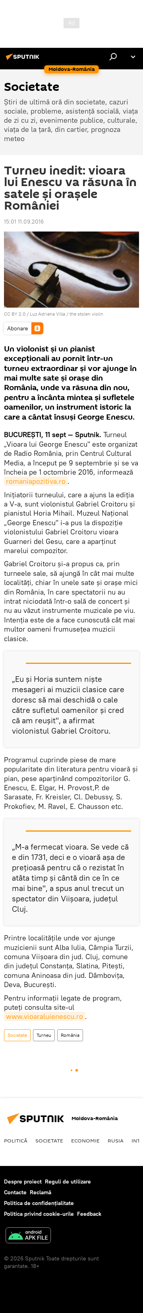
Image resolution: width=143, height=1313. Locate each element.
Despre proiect (23, 1181)
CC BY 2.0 (14, 314)
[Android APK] (28, 1236)
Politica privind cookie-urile (39, 1213)
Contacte (15, 1192)
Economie (85, 1140)
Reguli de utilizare (68, 1181)
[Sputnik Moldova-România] (24, 59)
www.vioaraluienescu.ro (44, 1016)
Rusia (116, 1140)
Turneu (44, 1035)
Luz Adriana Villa (47, 314)
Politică (15, 1140)
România (70, 1035)
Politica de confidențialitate (39, 1203)
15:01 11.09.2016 (24, 221)
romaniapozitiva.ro (36, 481)
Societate (17, 1035)
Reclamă (40, 1192)
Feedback (89, 1213)
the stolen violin (86, 314)
